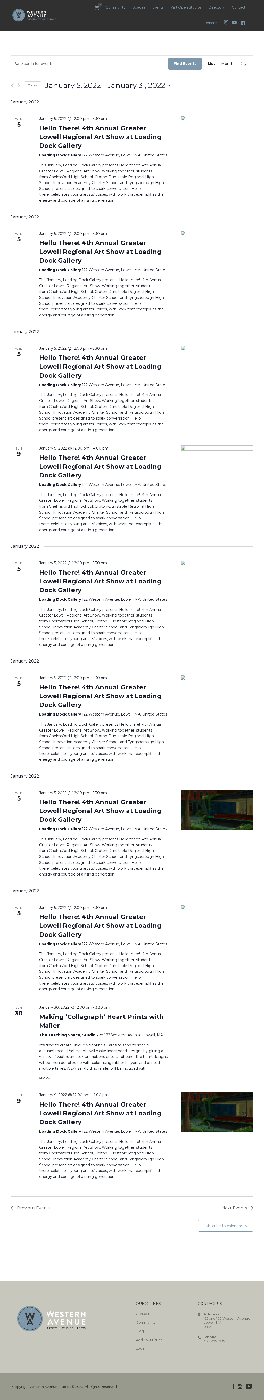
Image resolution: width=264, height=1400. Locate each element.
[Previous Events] (12, 85)
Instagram (240, 1386)
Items (97, 7)
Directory (217, 7)
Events (157, 7)
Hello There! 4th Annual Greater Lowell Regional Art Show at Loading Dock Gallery (100, 136)
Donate (210, 23)
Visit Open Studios (186, 7)
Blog (140, 1331)
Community (115, 7)
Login (140, 1348)
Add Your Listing (149, 1340)
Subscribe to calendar (222, 1225)
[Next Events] (19, 85)
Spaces (139, 7)
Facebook (233, 1386)
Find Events (185, 63)
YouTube (249, 1386)
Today (32, 85)
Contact (238, 7)
